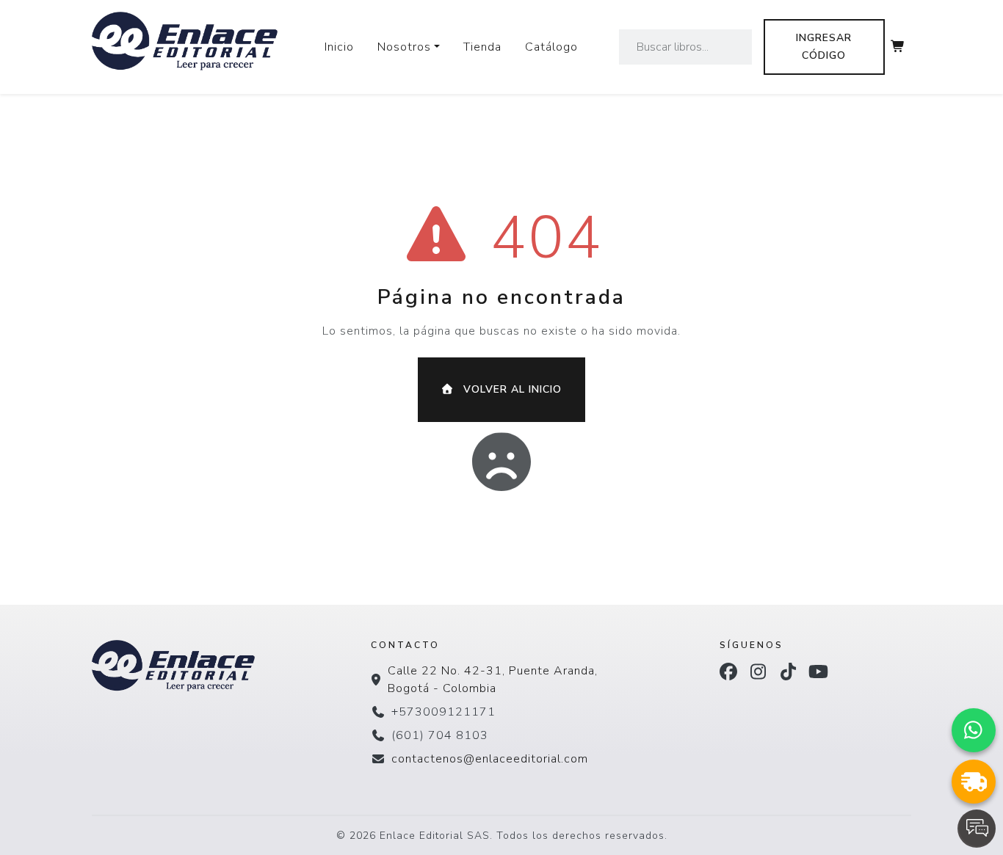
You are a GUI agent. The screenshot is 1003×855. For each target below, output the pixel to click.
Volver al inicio (511, 389)
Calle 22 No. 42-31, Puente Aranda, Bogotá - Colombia (493, 679)
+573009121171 (443, 712)
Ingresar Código (824, 46)
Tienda (482, 47)
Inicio (339, 47)
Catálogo (551, 47)
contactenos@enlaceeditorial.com (489, 759)
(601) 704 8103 (439, 735)
